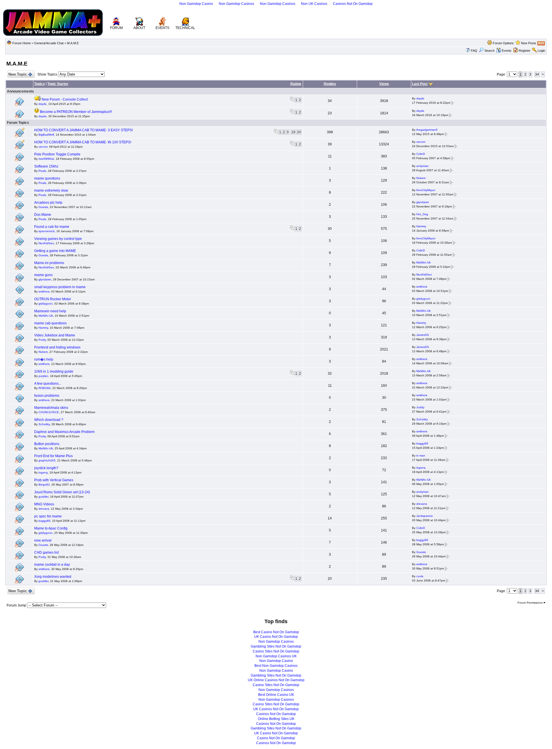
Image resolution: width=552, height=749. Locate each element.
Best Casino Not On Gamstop (276, 632)
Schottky (44, 424)
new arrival (42, 540)
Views (384, 84)
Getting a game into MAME (55, 251)
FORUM (116, 28)
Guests (43, 207)
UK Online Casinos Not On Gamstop (276, 680)
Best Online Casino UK (276, 695)
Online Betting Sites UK (276, 719)
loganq (43, 472)
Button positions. (47, 444)
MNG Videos (44, 504)
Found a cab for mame (51, 227)
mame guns (43, 275)
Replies (330, 84)
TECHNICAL (185, 28)
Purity (42, 339)
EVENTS (162, 28)
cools (419, 576)
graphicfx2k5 (47, 460)
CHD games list (46, 552)
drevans (44, 508)
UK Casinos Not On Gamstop (276, 709)
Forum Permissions (530, 602)
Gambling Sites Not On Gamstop (276, 646)
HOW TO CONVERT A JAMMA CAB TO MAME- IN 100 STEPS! (82, 142)
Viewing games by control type (58, 239)
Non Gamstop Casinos (236, 4)
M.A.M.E (73, 43)
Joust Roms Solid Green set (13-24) (62, 492)
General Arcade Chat (49, 43)
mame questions (47, 178)
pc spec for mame (48, 516)
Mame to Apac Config (51, 528)
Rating (295, 84)
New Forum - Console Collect (65, 99)
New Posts (528, 43)
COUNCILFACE (49, 412)
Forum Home (21, 43)
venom (43, 146)
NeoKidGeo (46, 243)
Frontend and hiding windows (57, 347)
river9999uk (46, 158)
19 (293, 132)
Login (541, 50)
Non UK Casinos (314, 4)
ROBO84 (45, 388)
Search (489, 50)
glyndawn (422, 202)
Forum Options (503, 43)
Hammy (421, 226)
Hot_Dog (422, 214)
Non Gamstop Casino (196, 4)
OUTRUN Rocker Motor (52, 299)
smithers (44, 291)
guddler (43, 496)
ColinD (420, 153)
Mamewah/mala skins (51, 408)
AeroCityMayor (425, 190)
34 (537, 74)
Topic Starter (57, 84)
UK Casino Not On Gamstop (276, 637)
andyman (422, 165)
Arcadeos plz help (48, 203)
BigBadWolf (46, 134)
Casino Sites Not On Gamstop (276, 651)
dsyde (43, 103)
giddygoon (46, 303)
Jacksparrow (424, 515)
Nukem (420, 178)
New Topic (17, 74)
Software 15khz (46, 166)
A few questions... (47, 384)
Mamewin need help (50, 311)
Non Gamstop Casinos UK (276, 656)
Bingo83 (44, 484)
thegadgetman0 (427, 129)
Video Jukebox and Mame (54, 335)
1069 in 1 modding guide (53, 371)
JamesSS (422, 334)
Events (506, 50)
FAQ (474, 50)
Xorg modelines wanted (52, 577)
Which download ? (48, 420)
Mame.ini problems (49, 263)
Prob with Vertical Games (53, 480)
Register (524, 50)
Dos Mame (42, 215)
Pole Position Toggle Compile (57, 154)
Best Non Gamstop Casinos (276, 666)
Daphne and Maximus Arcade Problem (64, 432)
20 (299, 132)
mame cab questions (50, 323)
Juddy (420, 407)
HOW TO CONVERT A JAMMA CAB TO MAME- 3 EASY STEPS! (83, 130)
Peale (42, 170)
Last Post (420, 84)
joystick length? (46, 468)
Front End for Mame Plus (53, 456)
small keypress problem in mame (60, 287)
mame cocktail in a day (52, 565)
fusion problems (46, 396)
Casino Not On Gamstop (276, 738)
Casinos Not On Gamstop (353, 4)
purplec (43, 376)
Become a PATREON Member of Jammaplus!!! (76, 112)
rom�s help (43, 359)
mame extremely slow (51, 190)
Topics (39, 84)
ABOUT (139, 28)
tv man (420, 455)
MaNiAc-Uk (423, 262)
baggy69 (422, 443)
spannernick (47, 231)
